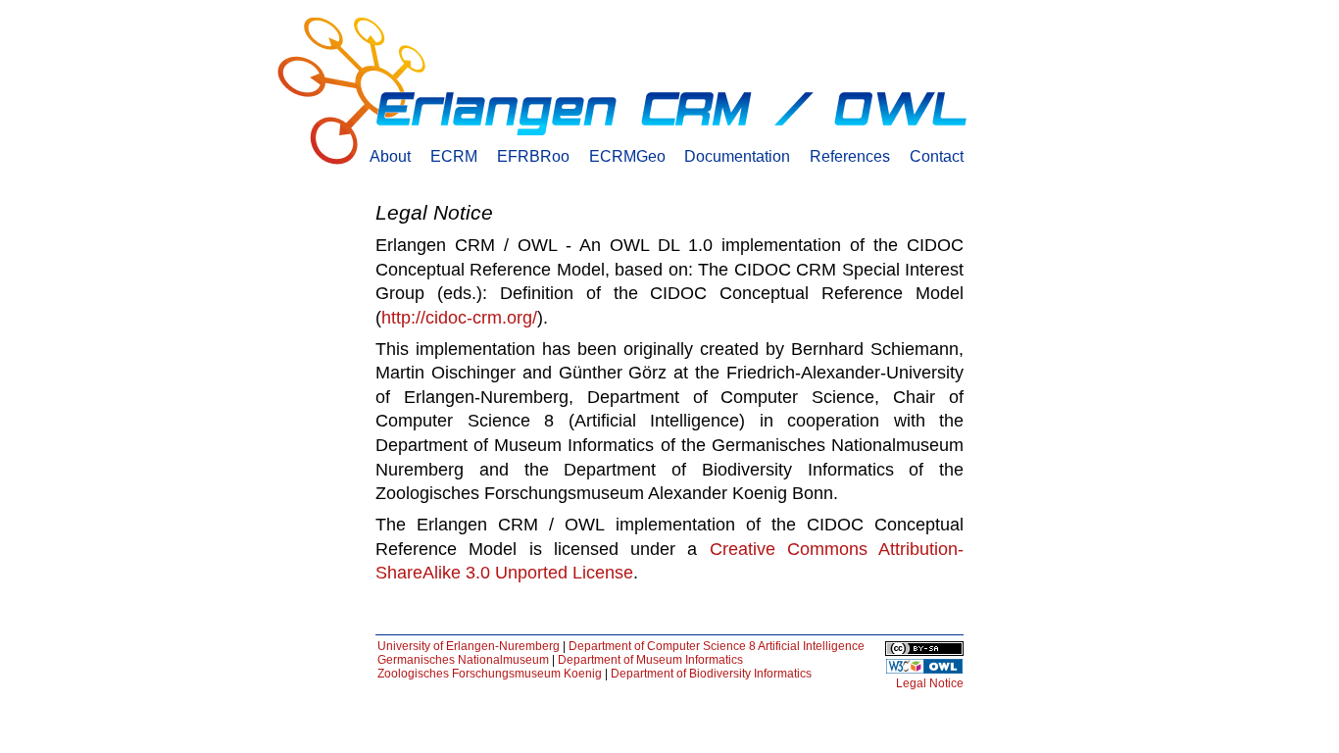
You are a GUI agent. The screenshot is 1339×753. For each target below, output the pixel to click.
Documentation (737, 156)
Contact (937, 156)
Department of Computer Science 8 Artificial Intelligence (717, 646)
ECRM (453, 156)
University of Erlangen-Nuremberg (468, 646)
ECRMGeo (627, 156)
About (390, 156)
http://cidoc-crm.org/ (459, 317)
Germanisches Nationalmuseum (463, 660)
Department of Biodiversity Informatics (711, 673)
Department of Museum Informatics (650, 660)
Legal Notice (930, 683)
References (850, 156)
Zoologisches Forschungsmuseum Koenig (489, 673)
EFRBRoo (533, 156)
